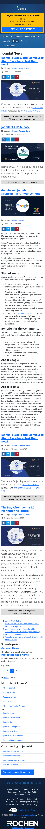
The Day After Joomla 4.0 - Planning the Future (18, 509)
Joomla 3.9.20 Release (13, 634)
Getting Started (9, 692)
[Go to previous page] (8, 671)
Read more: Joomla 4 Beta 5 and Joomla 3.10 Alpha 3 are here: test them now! (23, 117)
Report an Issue (25, 804)
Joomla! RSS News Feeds (13, 735)
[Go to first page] (3, 671)
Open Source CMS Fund (25, 313)
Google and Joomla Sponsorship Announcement (20, 191)
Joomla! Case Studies (11, 717)
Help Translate (12, 804)
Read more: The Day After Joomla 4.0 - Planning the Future (23, 611)
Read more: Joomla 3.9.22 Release (23, 182)
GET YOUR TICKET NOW (22, 29)
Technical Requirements (13, 740)
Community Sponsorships (14, 760)
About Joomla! (16, 36)
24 (12, 670)
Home (5, 36)
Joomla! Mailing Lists (11, 726)
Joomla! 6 (6, 41)
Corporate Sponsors (11, 756)
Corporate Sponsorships (13, 751)
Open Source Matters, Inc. (24, 815)
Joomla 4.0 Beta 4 (30, 484)
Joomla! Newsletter (11, 731)
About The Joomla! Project (14, 706)
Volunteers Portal (10, 765)
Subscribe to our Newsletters (17, 772)
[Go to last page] (20, 671)
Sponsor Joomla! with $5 (29, 802)
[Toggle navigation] (4, 2)
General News (18, 220)
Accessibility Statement (16, 799)
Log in (36, 804)
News (15, 41)
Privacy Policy (32, 799)
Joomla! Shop (8, 722)
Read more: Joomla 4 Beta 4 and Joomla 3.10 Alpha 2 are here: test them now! (23, 498)
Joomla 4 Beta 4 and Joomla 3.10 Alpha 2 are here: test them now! (22, 438)
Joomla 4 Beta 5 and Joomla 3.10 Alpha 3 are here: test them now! (22, 61)
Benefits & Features (33, 36)
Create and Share (10, 697)
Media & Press (9, 46)
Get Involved (8, 701)
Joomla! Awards (9, 713)
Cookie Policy (11, 802)
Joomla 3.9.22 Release (15, 127)
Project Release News (21, 68)
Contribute (25, 41)
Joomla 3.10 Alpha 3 (30, 110)
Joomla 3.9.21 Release (13, 621)
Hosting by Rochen (22, 827)
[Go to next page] (16, 671)
